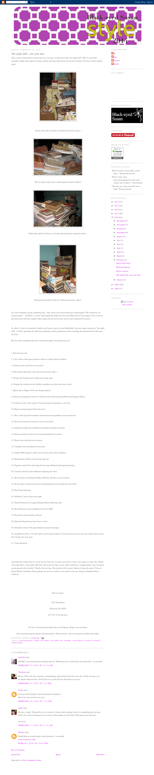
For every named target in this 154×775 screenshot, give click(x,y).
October (120, 228)
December (121, 220)
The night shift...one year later (27, 53)
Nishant (21, 732)
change (67, 640)
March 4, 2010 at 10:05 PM (33, 743)
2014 (116, 201)
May (119, 248)
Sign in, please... (122, 271)
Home (58, 754)
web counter (127, 304)
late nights (78, 640)
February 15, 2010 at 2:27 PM (34, 683)
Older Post (100, 754)
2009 (116, 284)
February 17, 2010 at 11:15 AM (35, 725)
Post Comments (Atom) (31, 760)
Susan (114, 56)
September (121, 232)
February (120, 259)
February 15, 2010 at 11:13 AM (35, 665)
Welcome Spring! (123, 267)
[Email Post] (42, 638)
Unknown (116, 60)
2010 (116, 217)
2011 (116, 213)
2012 (116, 209)
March (119, 255)
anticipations (26, 640)
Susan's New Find (123, 263)
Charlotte (22, 672)
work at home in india (27, 739)
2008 (116, 288)
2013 (116, 205)
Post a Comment (18, 749)
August (120, 236)
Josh (114, 53)
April (119, 252)
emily (20, 708)
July (119, 240)
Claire (20, 690)
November (121, 224)
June (119, 244)
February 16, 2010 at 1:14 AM (35, 701)
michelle (21, 657)
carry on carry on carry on (48, 640)
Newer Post (15, 754)
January (120, 279)
